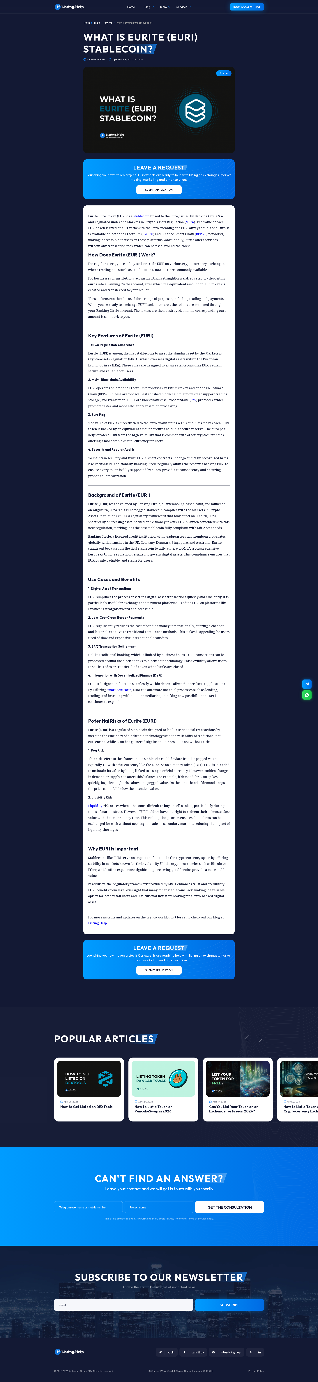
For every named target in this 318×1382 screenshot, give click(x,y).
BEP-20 (201, 234)
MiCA (190, 222)
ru (307, 1380)
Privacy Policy (174, 1218)
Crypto (224, 73)
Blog (147, 7)
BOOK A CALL (247, 6)
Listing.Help (97, 923)
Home (131, 7)
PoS (193, 400)
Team (163, 7)
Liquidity (95, 806)
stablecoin (141, 216)
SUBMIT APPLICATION (159, 189)
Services (181, 7)
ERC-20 (147, 234)
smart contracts (119, 690)
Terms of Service (196, 1218)
